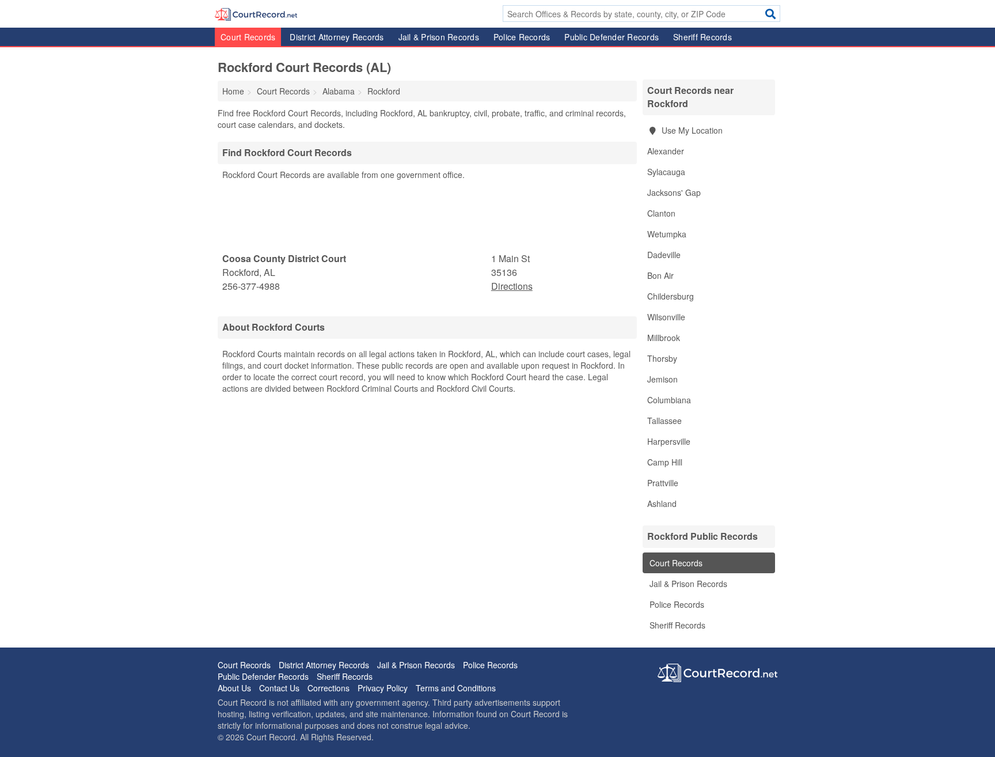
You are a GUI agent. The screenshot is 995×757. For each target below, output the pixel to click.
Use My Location (691, 130)
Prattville (662, 483)
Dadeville (664, 254)
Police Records (521, 37)
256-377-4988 (251, 286)
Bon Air (660, 275)
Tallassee (664, 420)
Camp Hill (664, 462)
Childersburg (670, 296)
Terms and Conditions (456, 688)
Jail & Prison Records (438, 37)
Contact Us (279, 688)
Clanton (661, 213)
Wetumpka (666, 234)
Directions (512, 286)
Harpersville (668, 441)
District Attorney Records (336, 37)
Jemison (662, 379)
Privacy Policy (383, 688)
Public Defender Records (611, 37)
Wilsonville (666, 317)
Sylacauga (666, 171)
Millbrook (663, 337)
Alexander (665, 151)
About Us (234, 688)
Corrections (328, 688)
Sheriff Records (702, 37)
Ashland (662, 503)
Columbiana (669, 400)
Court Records (248, 37)
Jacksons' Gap (674, 192)
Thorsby (662, 358)
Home (233, 91)
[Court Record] (256, 13)
